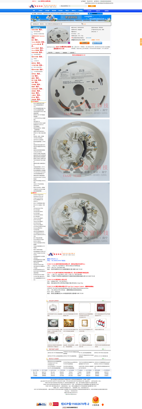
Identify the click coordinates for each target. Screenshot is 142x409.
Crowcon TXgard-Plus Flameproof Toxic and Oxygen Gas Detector (38, 196)
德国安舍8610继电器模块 (39, 175)
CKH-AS (77, 13)
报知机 (33, 93)
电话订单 (35, 373)
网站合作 (88, 375)
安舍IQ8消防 (35, 29)
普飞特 (33, 97)
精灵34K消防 (35, 56)
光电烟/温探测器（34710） (40, 167)
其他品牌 (34, 99)
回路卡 (65, 13)
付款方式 (98, 10)
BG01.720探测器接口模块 (39, 203)
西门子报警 (34, 80)
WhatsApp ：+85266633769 (43, 13)
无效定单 (62, 373)
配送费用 (44, 373)
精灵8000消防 (35, 69)
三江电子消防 (35, 65)
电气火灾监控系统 (38, 67)
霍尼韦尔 (42, 24)
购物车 (84, 1)
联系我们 (107, 10)
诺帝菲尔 (34, 74)
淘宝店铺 (54, 10)
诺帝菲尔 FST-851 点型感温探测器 (55, 356)
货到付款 (53, 375)
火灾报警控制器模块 (38, 71)
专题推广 (79, 375)
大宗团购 (35, 375)
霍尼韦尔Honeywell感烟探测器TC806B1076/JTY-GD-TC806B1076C (86, 315)
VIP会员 (70, 372)
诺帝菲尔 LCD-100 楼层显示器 (101, 356)
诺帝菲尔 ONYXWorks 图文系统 (101, 352)
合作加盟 (47, 10)
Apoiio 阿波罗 (35, 48)
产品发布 (79, 372)
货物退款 (97, 375)
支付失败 (62, 375)
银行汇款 (53, 373)
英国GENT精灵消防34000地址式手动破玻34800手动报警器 (39, 146)
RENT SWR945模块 (38, 249)
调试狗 (61, 13)
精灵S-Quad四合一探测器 (39, 187)
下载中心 (67, 10)
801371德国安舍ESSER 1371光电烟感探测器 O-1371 (39, 105)
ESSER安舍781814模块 (39, 274)
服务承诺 (97, 373)
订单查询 (80, 10)
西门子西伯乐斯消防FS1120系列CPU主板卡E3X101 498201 (39, 239)
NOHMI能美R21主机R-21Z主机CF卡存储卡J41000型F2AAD (39, 253)
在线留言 (106, 375)
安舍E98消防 (35, 52)
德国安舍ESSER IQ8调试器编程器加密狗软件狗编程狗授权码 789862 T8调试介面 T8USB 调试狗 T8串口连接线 (40, 158)
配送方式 (44, 372)
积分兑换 (71, 375)
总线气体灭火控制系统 (38, 139)
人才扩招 (89, 10)
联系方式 (106, 372)
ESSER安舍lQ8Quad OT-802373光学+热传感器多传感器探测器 (39, 271)
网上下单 (35, 372)
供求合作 (88, 373)
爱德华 (33, 86)
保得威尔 (34, 91)
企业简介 (41, 10)
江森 (33, 76)
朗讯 (33, 40)
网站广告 (79, 373)
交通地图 (106, 373)
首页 (34, 10)
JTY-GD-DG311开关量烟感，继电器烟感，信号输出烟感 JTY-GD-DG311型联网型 (54, 331)
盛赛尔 (33, 78)
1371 (55, 13)
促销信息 (72, 52)
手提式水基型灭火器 (99, 329)
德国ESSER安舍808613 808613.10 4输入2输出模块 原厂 (40, 133)
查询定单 (62, 372)
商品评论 (58, 52)
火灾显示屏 (36, 60)
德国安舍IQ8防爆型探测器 (39, 150)
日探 (33, 82)
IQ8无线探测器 (37, 31)
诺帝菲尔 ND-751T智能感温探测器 (55, 352)
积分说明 (89, 37)
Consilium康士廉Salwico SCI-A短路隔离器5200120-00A (39, 278)
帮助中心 (74, 10)
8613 (58, 13)
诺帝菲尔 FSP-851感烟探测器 (69, 356)
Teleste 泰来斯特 (36, 42)
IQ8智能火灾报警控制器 (39, 33)
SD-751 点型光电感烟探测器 (85, 352)
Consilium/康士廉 (36, 44)
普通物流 (44, 375)
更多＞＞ (104, 300)
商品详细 (50, 52)
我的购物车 (94, 13)
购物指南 (65, 52)
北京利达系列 (35, 88)
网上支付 (53, 372)
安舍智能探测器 (37, 54)
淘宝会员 (71, 373)
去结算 (84, 24)
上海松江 (34, 95)
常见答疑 (60, 10)
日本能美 (34, 84)
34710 (52, 13)
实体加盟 (88, 372)
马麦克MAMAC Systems (38, 36)
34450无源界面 (71, 13)
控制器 (35, 58)
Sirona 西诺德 (35, 50)
